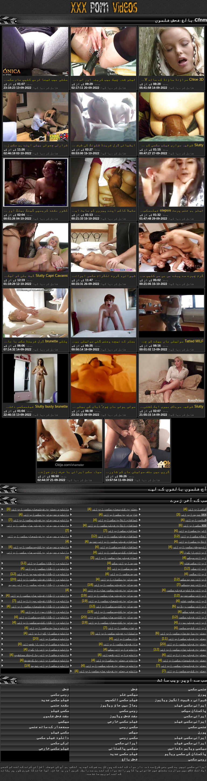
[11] (184, 638)
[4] (195, 509)
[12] (190, 536)
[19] (109, 595)
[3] (191, 514)
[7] (191, 584)
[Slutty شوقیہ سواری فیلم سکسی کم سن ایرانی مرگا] (171, 117)
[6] (192, 525)
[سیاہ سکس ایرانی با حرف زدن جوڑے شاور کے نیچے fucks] (69, 444)
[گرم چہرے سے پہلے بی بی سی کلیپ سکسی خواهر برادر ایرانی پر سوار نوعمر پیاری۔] (171, 248)
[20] (183, 644)
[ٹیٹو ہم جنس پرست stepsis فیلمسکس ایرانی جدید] (171, 182)
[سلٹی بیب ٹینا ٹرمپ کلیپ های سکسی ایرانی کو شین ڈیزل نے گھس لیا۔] (35, 52)
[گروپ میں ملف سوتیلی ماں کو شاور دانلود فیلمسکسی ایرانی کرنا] (137, 444)
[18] (113, 584)
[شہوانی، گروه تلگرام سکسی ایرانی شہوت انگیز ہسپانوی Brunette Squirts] (103, 248)
